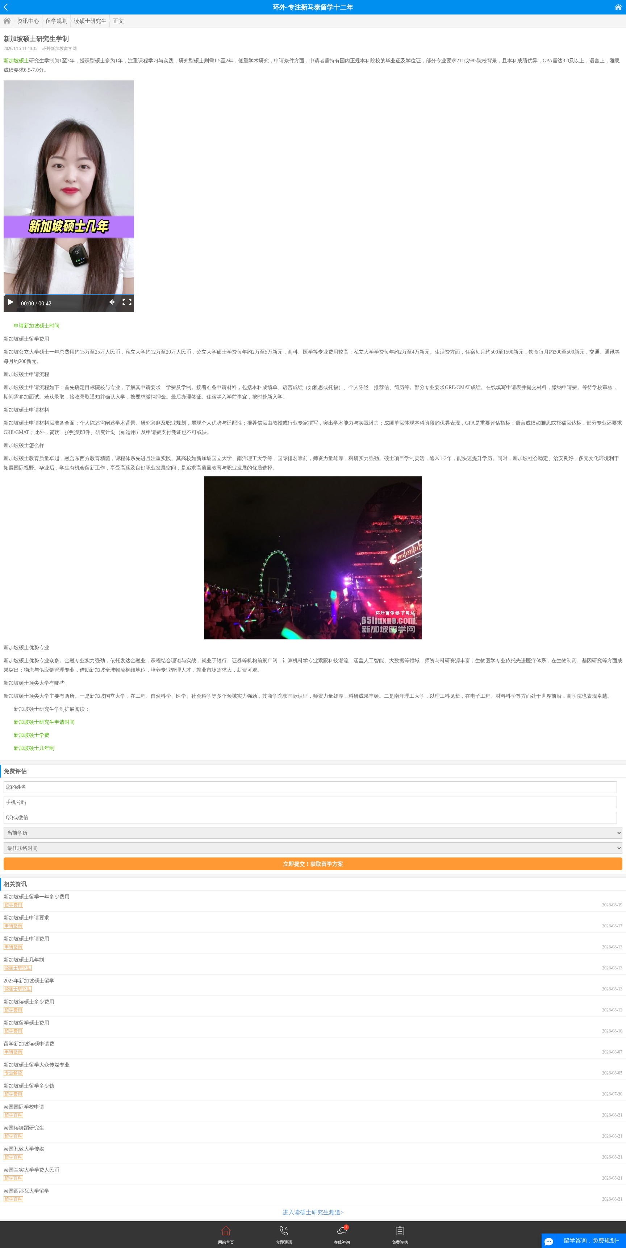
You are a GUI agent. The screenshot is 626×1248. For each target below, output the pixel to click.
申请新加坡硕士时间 (36, 326)
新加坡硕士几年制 (34, 748)
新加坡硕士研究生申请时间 (44, 722)
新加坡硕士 (16, 60)
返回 (6, 7)
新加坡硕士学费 (31, 735)
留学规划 (56, 21)
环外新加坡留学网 (59, 48)
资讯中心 (28, 21)
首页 (618, 7)
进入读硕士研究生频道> (313, 1212)
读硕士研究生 (90, 21)
